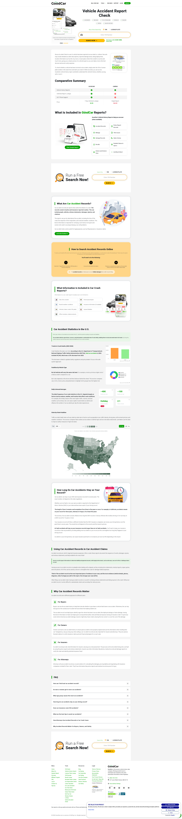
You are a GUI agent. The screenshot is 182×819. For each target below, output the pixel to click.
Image (81, 35)
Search (108, 183)
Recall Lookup (68, 777)
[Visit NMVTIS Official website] (95, 787)
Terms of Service (96, 769)
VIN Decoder (68, 775)
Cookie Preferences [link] (97, 783)
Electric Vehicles (82, 781)
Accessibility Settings (115, 783)
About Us (53, 771)
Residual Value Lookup (70, 779)
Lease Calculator (69, 783)
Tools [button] (102, 3)
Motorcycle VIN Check (70, 789)
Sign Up (127, 3)
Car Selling (81, 775)
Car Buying (81, 771)
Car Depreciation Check (71, 781)
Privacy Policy (95, 771)
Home (52, 769)
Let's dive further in (62, 233)
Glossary (53, 775)
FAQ (52, 779)
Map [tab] (122, 426)
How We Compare (82, 777)
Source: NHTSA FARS (124, 361)
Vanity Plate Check (69, 792)
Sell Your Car (94, 3)
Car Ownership (82, 773)
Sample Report (55, 773)
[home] (58, 3)
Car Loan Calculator (70, 785)
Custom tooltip (112, 389)
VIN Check (109, 3)
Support (116, 3)
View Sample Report (72, 147)
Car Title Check (68, 787)
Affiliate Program (55, 777)
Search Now (90, 40)
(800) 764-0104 (113, 778)
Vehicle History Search (70, 771)
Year (53, 426)
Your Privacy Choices (97, 777)
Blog (79, 769)
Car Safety (81, 783)
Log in (121, 3)
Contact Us (54, 783)
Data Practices (82, 779)
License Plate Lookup (70, 773)
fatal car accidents (91, 353)
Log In (53, 781)
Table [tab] (128, 426)
